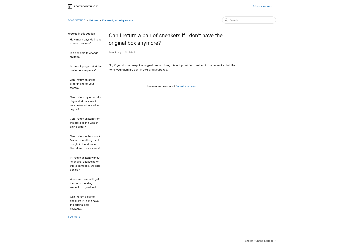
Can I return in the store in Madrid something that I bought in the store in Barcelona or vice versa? (85, 142)
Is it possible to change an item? (84, 55)
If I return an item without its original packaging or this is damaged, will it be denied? (85, 164)
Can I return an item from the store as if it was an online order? (85, 122)
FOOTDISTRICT (76, 20)
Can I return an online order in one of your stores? (82, 84)
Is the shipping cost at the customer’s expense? (86, 68)
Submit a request (262, 6)
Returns (93, 20)
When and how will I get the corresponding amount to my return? (84, 183)
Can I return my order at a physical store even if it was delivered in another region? (85, 103)
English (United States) (259, 240)
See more (74, 216)
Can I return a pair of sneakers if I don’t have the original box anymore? (84, 203)
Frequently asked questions (117, 20)
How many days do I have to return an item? (86, 41)
